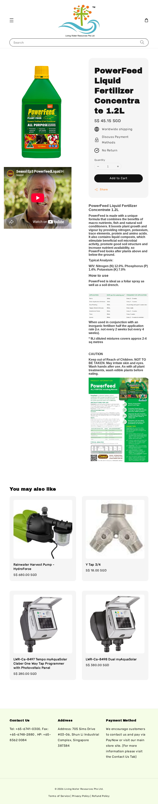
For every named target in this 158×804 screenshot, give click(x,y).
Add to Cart (118, 178)
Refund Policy (101, 796)
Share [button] (104, 189)
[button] (11, 20)
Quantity (99, 160)
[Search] (142, 42)
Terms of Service (59, 796)
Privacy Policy (81, 796)
